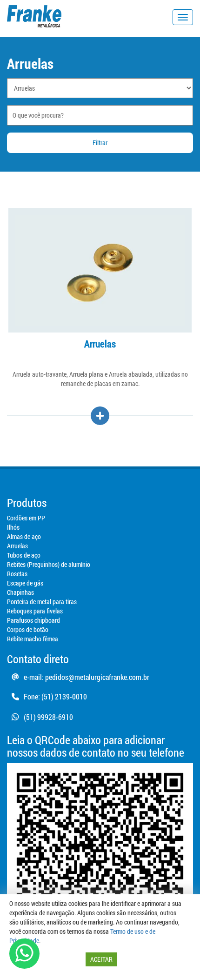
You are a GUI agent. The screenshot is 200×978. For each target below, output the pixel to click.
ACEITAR (101, 959)
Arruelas (17, 545)
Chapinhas (20, 592)
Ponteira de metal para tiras (42, 601)
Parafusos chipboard (33, 620)
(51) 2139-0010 (64, 696)
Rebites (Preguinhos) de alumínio (48, 564)
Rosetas (17, 573)
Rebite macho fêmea (32, 638)
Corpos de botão (27, 629)
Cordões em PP (26, 517)
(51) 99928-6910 (48, 717)
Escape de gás (25, 583)
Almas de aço (24, 536)
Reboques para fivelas (35, 610)
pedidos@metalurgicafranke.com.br (97, 677)
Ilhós (13, 527)
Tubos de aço (23, 555)
